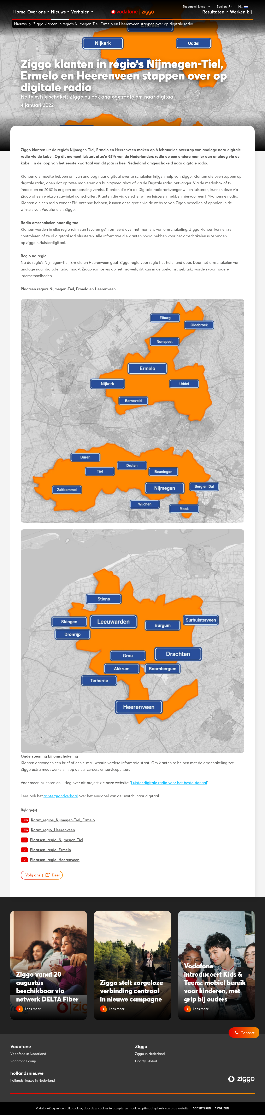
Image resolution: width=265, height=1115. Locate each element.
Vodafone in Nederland (28, 1054)
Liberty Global (146, 1061)
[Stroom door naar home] (132, 12)
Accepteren (202, 1108)
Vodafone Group (23, 1061)
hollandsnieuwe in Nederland (32, 1080)
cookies (77, 1108)
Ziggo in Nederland (150, 1054)
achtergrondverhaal (60, 796)
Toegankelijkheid (194, 6)
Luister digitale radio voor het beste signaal (169, 782)
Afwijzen (221, 1108)
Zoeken (222, 6)
